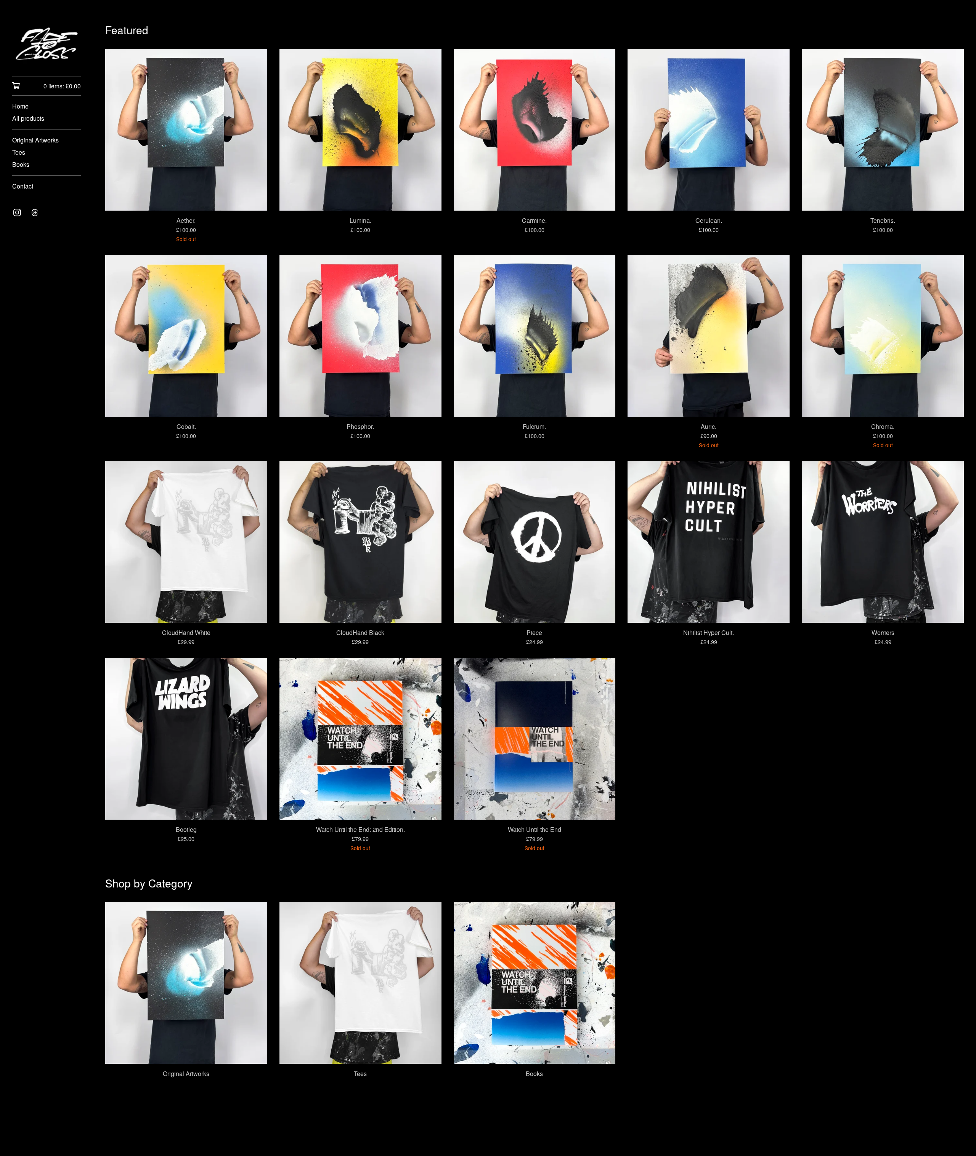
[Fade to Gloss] (46, 43)
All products (28, 118)
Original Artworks (35, 140)
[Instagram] (17, 212)
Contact (22, 186)
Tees (18, 152)
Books (20, 164)
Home (20, 106)
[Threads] (35, 212)
